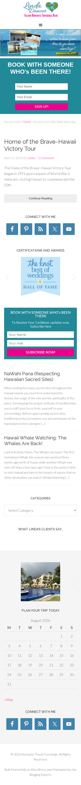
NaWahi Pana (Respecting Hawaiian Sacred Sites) (32, 376)
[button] (7, 276)
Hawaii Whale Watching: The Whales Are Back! (35, 440)
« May (8, 699)
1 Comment (46, 158)
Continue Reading (40, 198)
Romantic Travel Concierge (40, 11)
